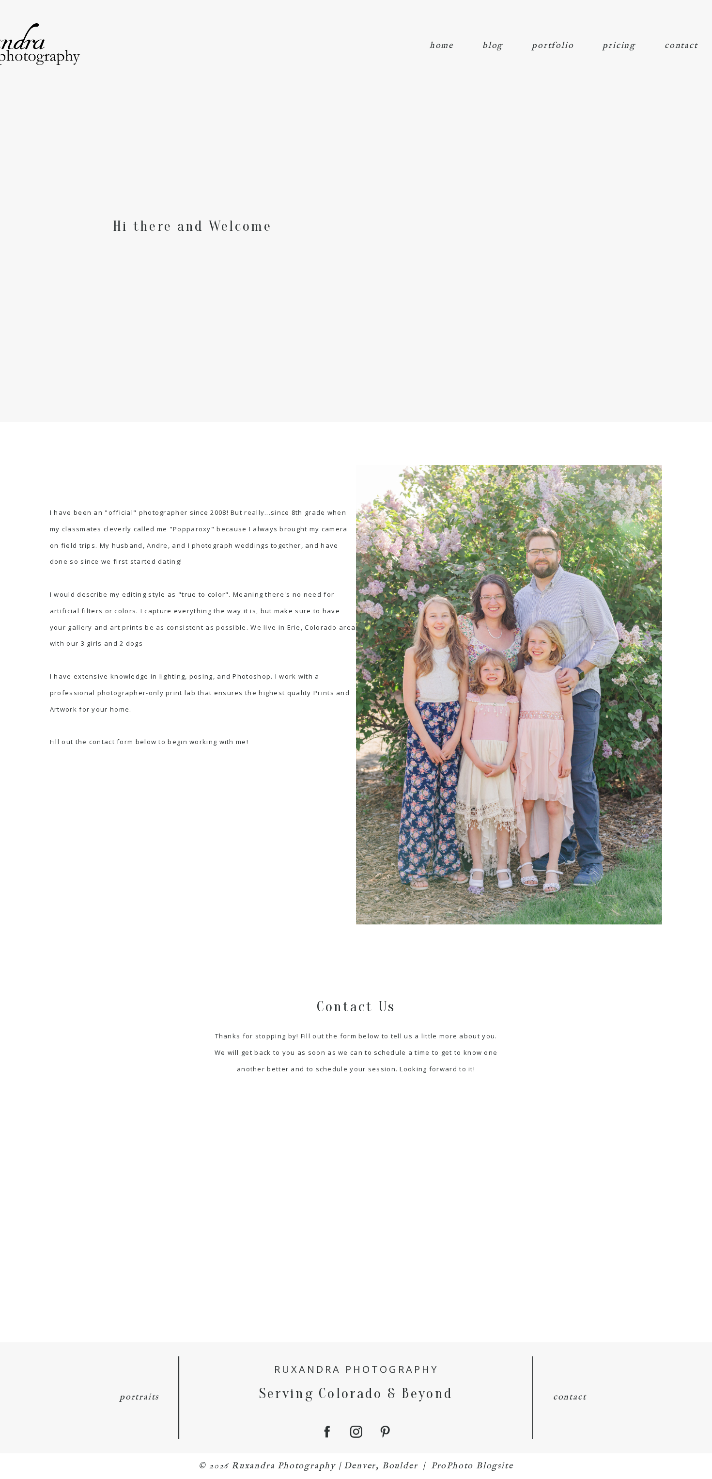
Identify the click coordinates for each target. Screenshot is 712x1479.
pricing (619, 45)
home (441, 45)
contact (681, 45)
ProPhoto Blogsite (472, 1466)
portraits (139, 1397)
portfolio (552, 45)
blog (492, 45)
